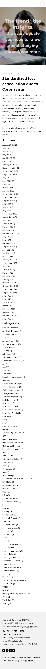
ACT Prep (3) (8, 347)
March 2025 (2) (9, 187)
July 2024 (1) (8, 204)
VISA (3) (6, 596)
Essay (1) (6, 419)
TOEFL (27, 131)
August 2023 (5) (9, 217)
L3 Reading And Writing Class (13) (17, 478)
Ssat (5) (5, 541)
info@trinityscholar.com (19, 637)
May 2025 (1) (8, 184)
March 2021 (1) (9, 256)
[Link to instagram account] (7, 650)
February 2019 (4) (10, 309)
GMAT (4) (6, 429)
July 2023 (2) (8, 220)
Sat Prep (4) (7, 531)
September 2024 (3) (11, 197)
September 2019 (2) (11, 289)
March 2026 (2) (9, 161)
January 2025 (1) (9, 190)
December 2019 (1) (10, 282)
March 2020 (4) (9, 272)
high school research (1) (12, 449)
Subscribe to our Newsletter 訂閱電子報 (19, 644)
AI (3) (4, 363)
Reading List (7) (9, 514)
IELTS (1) (6, 452)
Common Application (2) (13, 396)
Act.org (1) (7, 350)
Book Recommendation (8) (13, 377)
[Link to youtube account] (13, 650)
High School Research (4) (13, 445)
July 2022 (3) (8, 236)
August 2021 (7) (9, 246)
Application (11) (9, 373)
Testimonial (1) (9, 583)
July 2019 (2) (8, 295)
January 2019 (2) (9, 312)
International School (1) (12, 459)
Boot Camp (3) (8, 380)
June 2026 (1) (8, 151)
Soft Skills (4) (8, 534)
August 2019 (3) (9, 292)
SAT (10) (6, 521)
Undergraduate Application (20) (16, 593)
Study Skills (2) (9, 554)
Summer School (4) (10, 570)
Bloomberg (19, 95)
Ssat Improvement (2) (12, 544)
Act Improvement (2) (11, 344)
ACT (8, 134)
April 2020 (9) (8, 269)
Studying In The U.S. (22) (13, 557)
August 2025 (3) (9, 174)
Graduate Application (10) (13, 432)
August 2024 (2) (9, 200)
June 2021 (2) (8, 249)
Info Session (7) (9, 455)
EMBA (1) (6, 416)
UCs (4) (5, 590)
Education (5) (8, 403)
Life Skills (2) (8, 482)
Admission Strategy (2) (12, 357)
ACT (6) (5, 337)
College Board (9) (10, 393)
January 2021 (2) (9, 259)
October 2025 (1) (10, 171)
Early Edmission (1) (10, 399)
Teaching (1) (7, 573)
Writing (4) (7, 603)
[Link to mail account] (10, 650)
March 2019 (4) (9, 305)
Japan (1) (6, 472)
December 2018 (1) (10, 315)
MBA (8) (6, 495)
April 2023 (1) (8, 223)
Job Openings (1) (9, 475)
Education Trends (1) (11, 413)
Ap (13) (5, 367)
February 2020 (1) (10, 276)
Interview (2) (8, 462)
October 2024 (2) (10, 194)
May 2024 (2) (8, 210)
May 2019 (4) (8, 299)
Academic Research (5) (12, 331)
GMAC (16, 131)
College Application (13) (13, 390)
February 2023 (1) (10, 230)
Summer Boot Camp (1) (12, 560)
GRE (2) (5, 436)
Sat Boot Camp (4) (10, 524)
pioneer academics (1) (11, 498)
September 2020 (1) (11, 263)
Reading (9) (7, 511)
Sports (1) (6, 537)
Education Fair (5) (10, 406)
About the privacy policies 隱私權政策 (18, 660)
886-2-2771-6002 (15, 631)
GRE (21, 131)
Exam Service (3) (9, 426)
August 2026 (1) (9, 144)
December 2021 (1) (10, 243)
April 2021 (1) (8, 253)
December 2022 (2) (10, 233)
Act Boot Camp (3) (10, 340)
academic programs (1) (12, 327)
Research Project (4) (11, 518)
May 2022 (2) (8, 240)
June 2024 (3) (8, 207)
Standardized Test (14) (12, 550)
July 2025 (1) (8, 177)
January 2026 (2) (9, 164)
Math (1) (6, 491)
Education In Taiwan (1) (12, 409)
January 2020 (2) (9, 279)
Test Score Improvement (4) (14, 580)
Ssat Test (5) (8, 547)
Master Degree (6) (10, 488)
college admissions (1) (12, 386)
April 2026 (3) (8, 158)
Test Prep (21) (8, 577)
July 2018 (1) (8, 318)
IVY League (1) (8, 468)
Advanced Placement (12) (13, 360)
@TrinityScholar (15, 640)
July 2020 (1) (8, 266)
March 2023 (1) (9, 227)
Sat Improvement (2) (11, 527)
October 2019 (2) (10, 286)
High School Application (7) (14, 442)
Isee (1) (5, 465)
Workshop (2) (8, 600)
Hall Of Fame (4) (9, 439)
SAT (39, 131)
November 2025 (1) (11, 167)
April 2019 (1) (8, 302)
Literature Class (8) (10, 485)
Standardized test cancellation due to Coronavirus (20, 84)
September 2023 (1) (11, 213)
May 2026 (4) (8, 154)
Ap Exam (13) (8, 370)
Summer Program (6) (11, 567)
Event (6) (6, 422)
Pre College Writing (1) (12, 501)
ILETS (33, 131)
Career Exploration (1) (12, 383)
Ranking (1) (7, 508)
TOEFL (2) (6, 587)
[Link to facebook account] (3, 650)
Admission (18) (9, 354)
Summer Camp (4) (10, 564)
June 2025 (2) (8, 181)
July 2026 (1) (8, 148)
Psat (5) (5, 505)
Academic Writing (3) (11, 334)
